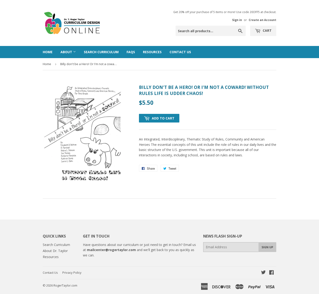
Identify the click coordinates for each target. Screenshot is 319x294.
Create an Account (262, 20)
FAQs (131, 52)
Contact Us (180, 52)
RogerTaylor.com (65, 285)
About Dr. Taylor (55, 250)
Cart (267, 30)
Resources (152, 52)
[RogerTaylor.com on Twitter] (263, 273)
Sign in (237, 20)
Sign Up (267, 247)
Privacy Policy (72, 272)
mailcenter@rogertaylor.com (111, 250)
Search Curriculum (101, 52)
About (66, 52)
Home (48, 52)
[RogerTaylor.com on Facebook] (271, 273)
